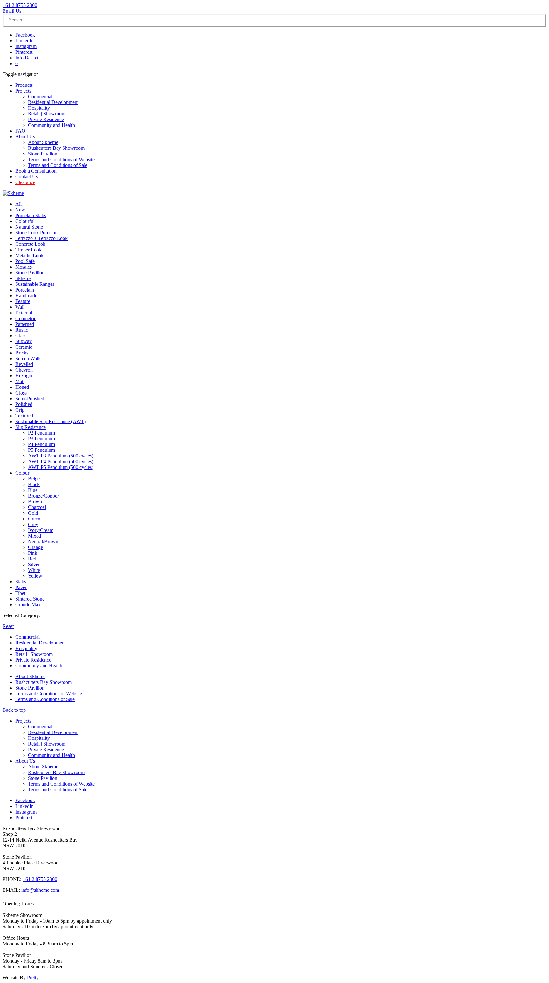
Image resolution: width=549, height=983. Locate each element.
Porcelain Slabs (30, 215)
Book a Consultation (36, 171)
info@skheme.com (40, 890)
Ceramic (23, 347)
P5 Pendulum (41, 450)
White (34, 570)
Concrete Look (30, 244)
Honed (22, 387)
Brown (35, 501)
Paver (21, 587)
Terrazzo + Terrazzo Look (41, 238)
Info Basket (26, 57)
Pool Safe (25, 261)
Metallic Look (29, 255)
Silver (34, 564)
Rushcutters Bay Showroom (56, 148)
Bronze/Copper (43, 495)
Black (34, 484)
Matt (19, 381)
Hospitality (39, 108)
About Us (25, 136)
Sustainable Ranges (34, 284)
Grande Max (28, 604)
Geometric (25, 318)
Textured (24, 415)
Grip (19, 410)
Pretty (33, 977)
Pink (32, 553)
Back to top (14, 710)
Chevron (24, 370)
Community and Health (51, 125)
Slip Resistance (30, 427)
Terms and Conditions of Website (61, 159)
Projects (23, 90)
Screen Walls (28, 358)
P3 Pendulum (41, 438)
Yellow (35, 576)
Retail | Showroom (46, 113)
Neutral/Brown (43, 541)
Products (24, 85)
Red (32, 558)
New (20, 209)
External (23, 312)
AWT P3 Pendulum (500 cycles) (60, 455)
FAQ (20, 131)
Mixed (34, 536)
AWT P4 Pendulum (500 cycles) (60, 461)
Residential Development (53, 102)
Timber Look (28, 249)
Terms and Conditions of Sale (57, 165)
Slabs (20, 581)
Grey (33, 524)
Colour (22, 473)
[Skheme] (13, 193)
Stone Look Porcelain (37, 232)
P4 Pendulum (41, 444)
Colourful (25, 221)
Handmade (26, 295)
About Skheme (43, 142)
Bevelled (24, 364)
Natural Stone (29, 227)
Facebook (25, 35)
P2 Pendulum (41, 433)
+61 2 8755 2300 (20, 5)
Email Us (12, 11)
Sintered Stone (29, 598)
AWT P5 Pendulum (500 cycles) (60, 467)
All (18, 204)
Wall (19, 307)
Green (34, 518)
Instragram (26, 46)
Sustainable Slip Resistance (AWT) (50, 421)
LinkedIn (24, 40)
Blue (32, 490)
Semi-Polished (29, 398)
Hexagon (24, 375)
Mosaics (23, 267)
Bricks (21, 352)
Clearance (25, 182)
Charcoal (37, 507)
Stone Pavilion (42, 153)
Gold (33, 513)
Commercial (40, 96)
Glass (20, 335)
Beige (34, 478)
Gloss (21, 392)
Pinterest (23, 52)
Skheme (23, 278)
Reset (8, 626)
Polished (23, 404)
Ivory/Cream (40, 530)
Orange (35, 547)
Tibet (20, 593)
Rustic (21, 330)
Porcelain (24, 289)
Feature (22, 301)
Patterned (24, 324)
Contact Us (26, 176)
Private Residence (46, 119)
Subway (23, 341)
